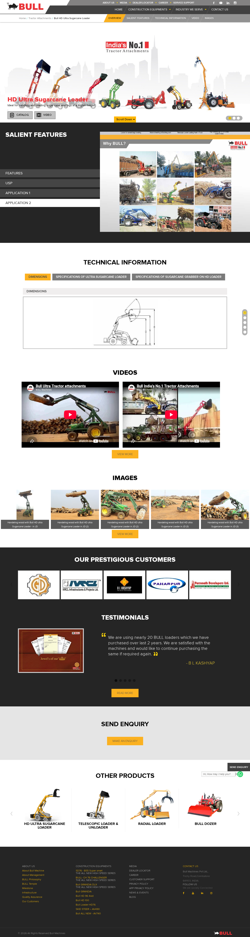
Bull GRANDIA (84, 891)
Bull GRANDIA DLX (95, 885)
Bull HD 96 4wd (85, 896)
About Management (33, 875)
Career (163, 3)
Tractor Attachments (40, 18)
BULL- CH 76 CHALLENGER (95, 879)
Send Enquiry (239, 767)
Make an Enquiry (125, 741)
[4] (245, 327)
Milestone (27, 888)
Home (22, 18)
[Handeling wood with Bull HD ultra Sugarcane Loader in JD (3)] (175, 505)
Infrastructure (29, 892)
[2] (245, 317)
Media (123, 3)
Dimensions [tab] (38, 277)
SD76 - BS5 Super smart (95, 872)
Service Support (183, 3)
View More (125, 454)
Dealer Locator (143, 3)
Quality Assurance (32, 897)
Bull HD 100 (82, 900)
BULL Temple (29, 884)
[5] (245, 332)
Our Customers (30, 901)
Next (245, 182)
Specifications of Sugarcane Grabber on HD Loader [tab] (178, 277)
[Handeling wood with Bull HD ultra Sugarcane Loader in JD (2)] (75, 505)
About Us (108, 3)
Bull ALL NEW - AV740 (88, 913)
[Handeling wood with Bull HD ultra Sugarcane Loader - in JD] (25, 505)
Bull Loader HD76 (86, 904)
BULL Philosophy (31, 879)
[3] (245, 322)
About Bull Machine (33, 870)
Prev (105, 182)
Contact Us (190, 866)
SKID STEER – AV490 (88, 909)
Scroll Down (124, 119)
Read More (125, 693)
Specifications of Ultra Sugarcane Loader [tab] (91, 277)
